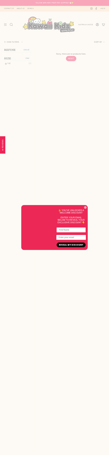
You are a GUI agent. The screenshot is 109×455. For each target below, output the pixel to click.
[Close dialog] (85, 207)
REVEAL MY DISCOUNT (71, 245)
